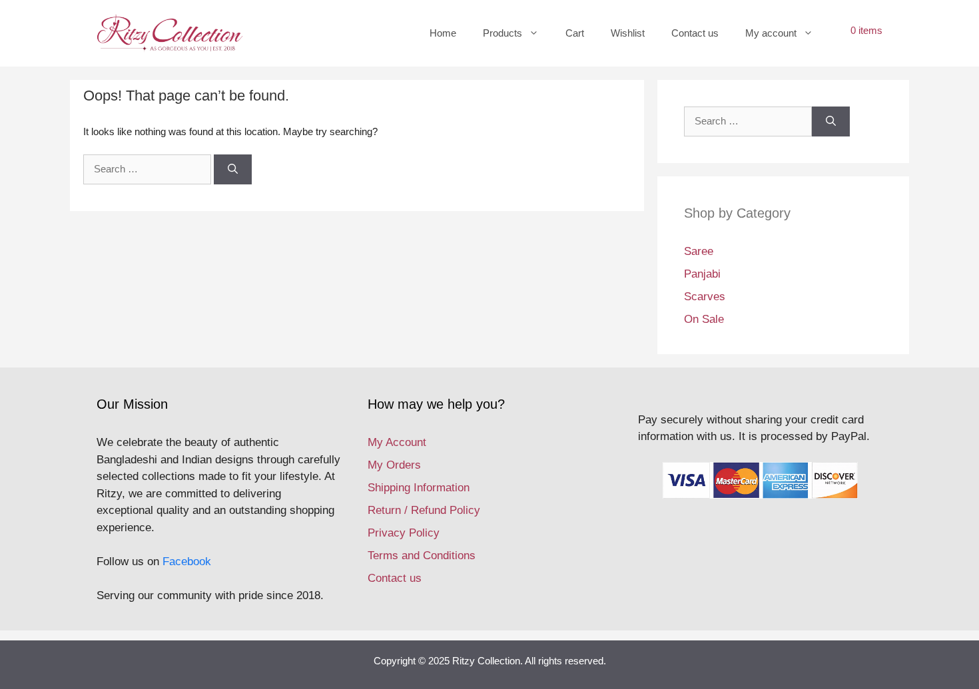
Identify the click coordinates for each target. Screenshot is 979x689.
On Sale (704, 319)
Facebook (187, 561)
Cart (574, 33)
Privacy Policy (404, 533)
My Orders (394, 465)
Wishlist (628, 33)
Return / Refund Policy (424, 510)
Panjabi (702, 274)
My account (771, 33)
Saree (698, 251)
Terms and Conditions (422, 555)
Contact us (695, 33)
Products (502, 33)
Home (443, 33)
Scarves (704, 296)
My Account (397, 442)
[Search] (233, 169)
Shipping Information (419, 487)
